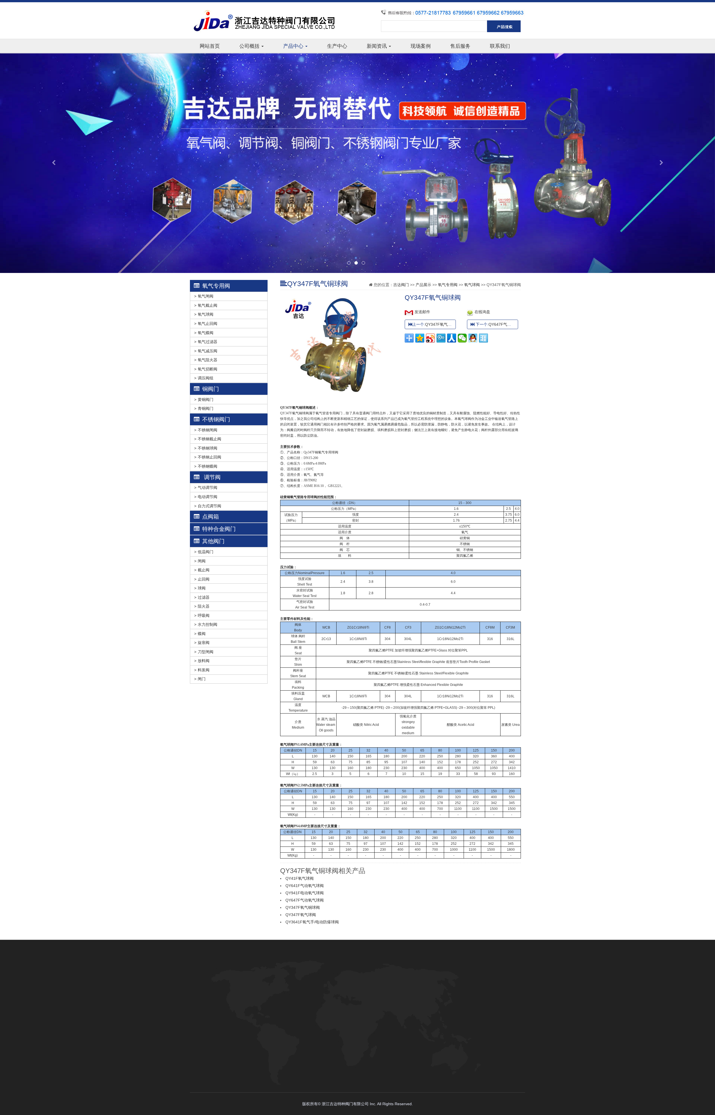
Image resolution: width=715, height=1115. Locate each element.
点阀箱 (210, 516)
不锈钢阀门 (216, 419)
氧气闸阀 (205, 296)
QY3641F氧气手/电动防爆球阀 (312, 922)
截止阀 (203, 570)
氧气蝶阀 (205, 333)
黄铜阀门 (205, 399)
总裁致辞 (228, 969)
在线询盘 (482, 312)
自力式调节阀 (209, 506)
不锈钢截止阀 (209, 439)
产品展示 (423, 284)
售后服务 (460, 46)
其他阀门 (213, 541)
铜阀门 (210, 389)
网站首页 (210, 46)
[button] (53, 163)
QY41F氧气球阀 (299, 878)
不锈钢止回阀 (209, 457)
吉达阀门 (401, 284)
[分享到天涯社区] (483, 338)
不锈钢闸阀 (207, 430)
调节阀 (211, 477)
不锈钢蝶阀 (207, 466)
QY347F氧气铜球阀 (302, 907)
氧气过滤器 (207, 341)
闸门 (202, 679)
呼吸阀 (203, 615)
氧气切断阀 (207, 369)
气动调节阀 (207, 487)
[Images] (338, 298)
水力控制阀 (207, 624)
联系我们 (500, 46)
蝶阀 (202, 633)
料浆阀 (203, 670)
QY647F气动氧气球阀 (507, 324)
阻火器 (203, 606)
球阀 (202, 588)
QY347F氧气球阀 (440, 324)
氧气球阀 (205, 314)
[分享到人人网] (451, 338)
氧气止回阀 (207, 323)
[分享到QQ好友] (472, 338)
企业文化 (228, 986)
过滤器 (203, 597)
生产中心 (337, 46)
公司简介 (228, 961)
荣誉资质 (228, 994)
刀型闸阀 (205, 652)
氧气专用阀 (216, 286)
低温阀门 (205, 552)
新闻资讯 (377, 46)
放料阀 (203, 660)
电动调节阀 (207, 497)
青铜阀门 (205, 408)
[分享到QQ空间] (419, 338)
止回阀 (203, 579)
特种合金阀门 (219, 529)
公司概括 (250, 46)
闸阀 (202, 561)
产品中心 (294, 46)
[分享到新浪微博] (430, 338)
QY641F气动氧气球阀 (304, 885)
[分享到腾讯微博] (441, 338)
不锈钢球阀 (207, 448)
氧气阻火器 (207, 360)
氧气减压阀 (207, 351)
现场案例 (421, 46)
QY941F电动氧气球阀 (304, 893)
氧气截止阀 (207, 305)
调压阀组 (205, 378)
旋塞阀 (203, 642)
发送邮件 (422, 312)
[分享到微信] (462, 338)
